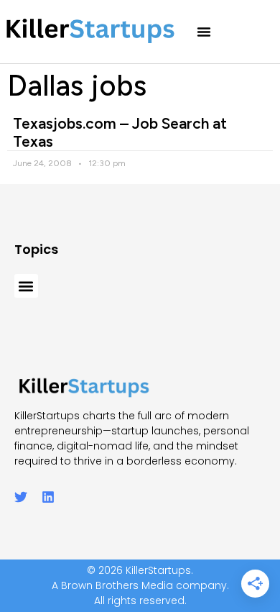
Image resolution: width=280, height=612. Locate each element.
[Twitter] (20, 496)
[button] (204, 31)
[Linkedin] (48, 496)
